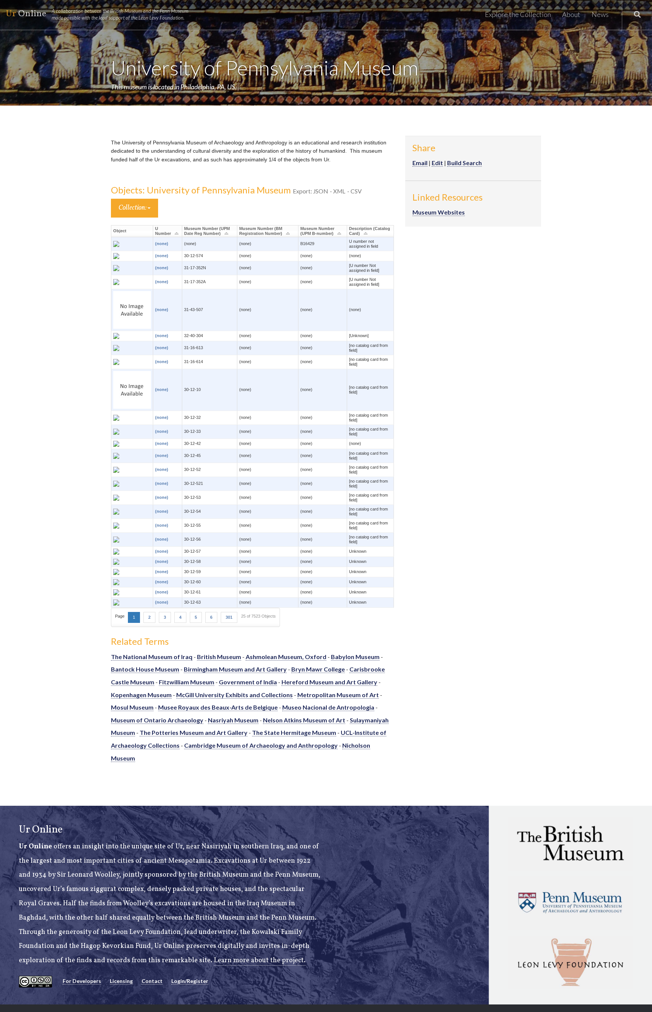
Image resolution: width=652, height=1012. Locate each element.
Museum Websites (438, 212)
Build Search (464, 162)
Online (97, 14)
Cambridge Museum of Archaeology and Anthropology (261, 745)
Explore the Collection (518, 14)
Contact (152, 981)
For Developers (82, 981)
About (571, 14)
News (600, 14)
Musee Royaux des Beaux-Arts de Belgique (218, 707)
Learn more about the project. (260, 960)
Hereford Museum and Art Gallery (329, 681)
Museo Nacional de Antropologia (328, 707)
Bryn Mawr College (318, 669)
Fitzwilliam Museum (186, 681)
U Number (163, 231)
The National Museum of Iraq (151, 656)
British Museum (219, 656)
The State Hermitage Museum (294, 732)
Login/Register (189, 981)
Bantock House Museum (145, 669)
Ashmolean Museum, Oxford (286, 656)
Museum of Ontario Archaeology (157, 720)
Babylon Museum (355, 656)
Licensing (121, 981)
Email (419, 162)
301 (229, 617)
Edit (437, 162)
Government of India (248, 681)
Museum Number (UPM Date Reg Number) (207, 231)
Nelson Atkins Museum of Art (304, 720)
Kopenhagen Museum (141, 694)
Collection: (133, 208)
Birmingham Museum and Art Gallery (235, 669)
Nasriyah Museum (233, 720)
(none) (161, 243)
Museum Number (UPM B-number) (317, 231)
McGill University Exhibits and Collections (234, 694)
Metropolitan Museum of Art (338, 694)
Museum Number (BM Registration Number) (260, 231)
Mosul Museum (132, 707)
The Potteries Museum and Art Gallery (194, 732)
